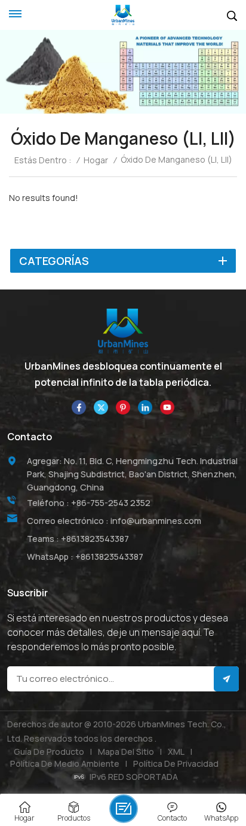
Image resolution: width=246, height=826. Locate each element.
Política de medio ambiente (64, 763)
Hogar (96, 160)
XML (176, 751)
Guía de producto (49, 751)
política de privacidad (176, 763)
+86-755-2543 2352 (110, 502)
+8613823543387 (95, 538)
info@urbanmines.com (155, 520)
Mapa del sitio (126, 751)
